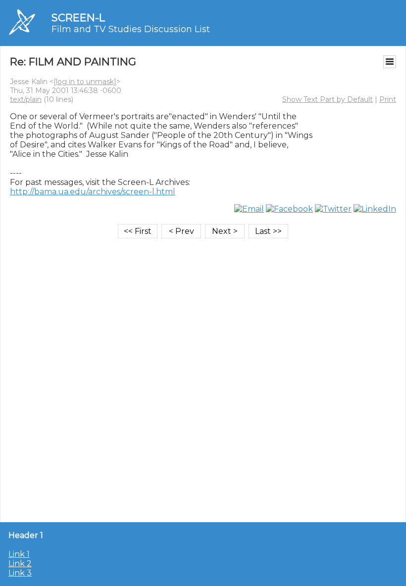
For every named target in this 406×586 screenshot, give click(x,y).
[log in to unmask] (84, 81)
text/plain (26, 99)
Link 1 (19, 554)
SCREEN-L (78, 17)
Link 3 (20, 573)
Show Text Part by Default (327, 99)
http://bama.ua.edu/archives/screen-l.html (92, 191)
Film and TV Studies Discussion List (130, 29)
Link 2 (20, 563)
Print (387, 99)
